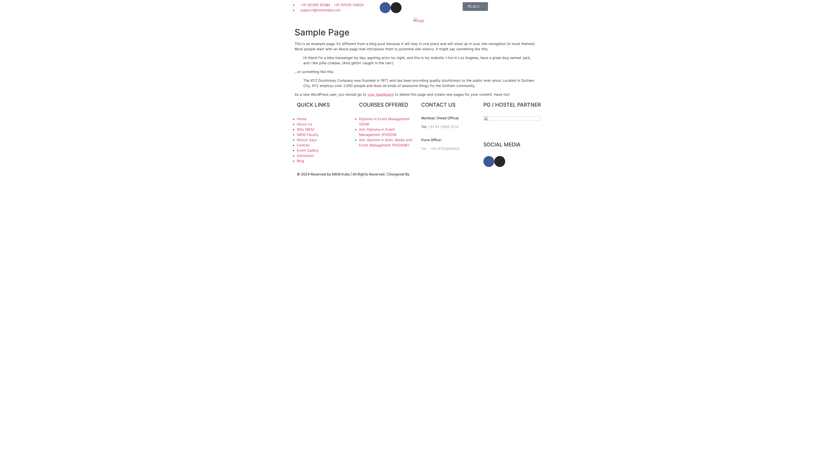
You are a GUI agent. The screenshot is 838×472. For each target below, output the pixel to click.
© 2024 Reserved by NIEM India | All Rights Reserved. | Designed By (353, 174)
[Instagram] (396, 7)
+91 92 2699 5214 (443, 127)
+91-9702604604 (444, 148)
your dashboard (380, 94)
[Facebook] (385, 7)
